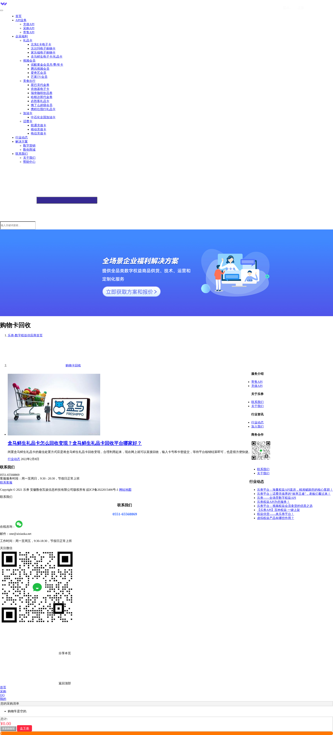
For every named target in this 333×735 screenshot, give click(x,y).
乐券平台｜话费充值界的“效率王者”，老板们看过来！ (294, 493)
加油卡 (27, 113)
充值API (28, 24)
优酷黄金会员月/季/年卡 (47, 64)
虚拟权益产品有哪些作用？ (275, 518)
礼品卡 (27, 40)
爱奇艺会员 (38, 72)
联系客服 (6, 482)
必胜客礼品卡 (40, 101)
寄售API (28, 32)
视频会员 (29, 60)
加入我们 (257, 426)
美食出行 (29, 80)
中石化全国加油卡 (43, 117)
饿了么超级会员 (41, 105)
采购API (28, 28)
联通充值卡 (38, 125)
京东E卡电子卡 (41, 44)
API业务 (21, 20)
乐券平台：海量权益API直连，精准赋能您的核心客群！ (295, 489)
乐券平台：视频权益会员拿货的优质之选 (285, 505)
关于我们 (29, 157)
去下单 (24, 728)
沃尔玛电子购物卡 (43, 48)
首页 (18, 16)
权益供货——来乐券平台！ (275, 514)
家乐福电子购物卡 (43, 52)
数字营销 (29, 145)
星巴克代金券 (40, 85)
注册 (300, 7)
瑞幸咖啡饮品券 (41, 93)
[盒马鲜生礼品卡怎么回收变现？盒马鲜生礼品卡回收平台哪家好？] (54, 434)
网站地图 (125, 489)
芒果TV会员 (39, 76)
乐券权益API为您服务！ (273, 501)
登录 (287, 7)
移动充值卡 (38, 129)
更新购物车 (8, 728)
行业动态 (21, 137)
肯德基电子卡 (40, 89)
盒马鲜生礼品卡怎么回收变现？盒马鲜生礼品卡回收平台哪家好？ (75, 443)
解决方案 (21, 141)
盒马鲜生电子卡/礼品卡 (46, 56)
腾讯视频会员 (40, 68)
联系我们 (21, 153)
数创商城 (29, 149)
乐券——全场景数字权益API (276, 497)
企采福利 (21, 36)
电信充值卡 (38, 133)
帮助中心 (29, 161)
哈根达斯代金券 (41, 97)
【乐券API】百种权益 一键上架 (278, 510)
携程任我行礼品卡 (43, 109)
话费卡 (27, 121)
